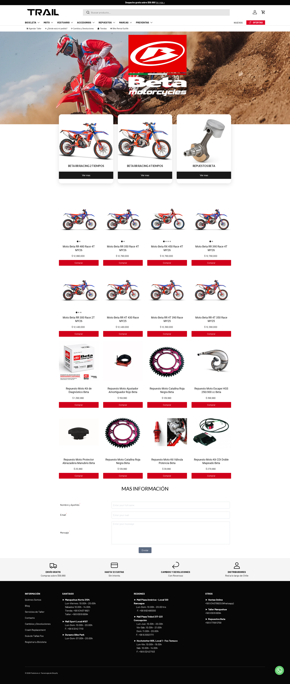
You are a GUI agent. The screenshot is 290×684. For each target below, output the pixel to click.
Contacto (30, 617)
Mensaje (65, 532)
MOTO (47, 22)
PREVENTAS (142, 22)
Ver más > (160, 2)
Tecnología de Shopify (49, 673)
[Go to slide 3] (168, 241)
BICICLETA (30, 22)
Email (63, 514)
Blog (27, 605)
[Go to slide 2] (79, 241)
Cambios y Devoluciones (38, 623)
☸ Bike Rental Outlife (119, 28)
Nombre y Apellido (70, 504)
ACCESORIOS (84, 22)
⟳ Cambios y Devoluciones (82, 28)
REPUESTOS (105, 22)
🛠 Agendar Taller (33, 28)
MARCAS (124, 22)
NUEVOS (238, 22)
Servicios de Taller (34, 611)
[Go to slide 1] (78, 241)
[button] (263, 12)
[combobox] (156, 12)
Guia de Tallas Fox (34, 635)
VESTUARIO (63, 22)
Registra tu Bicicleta (35, 641)
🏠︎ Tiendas (102, 28)
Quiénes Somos (33, 599)
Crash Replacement (35, 629)
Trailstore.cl (35, 673)
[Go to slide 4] (170, 241)
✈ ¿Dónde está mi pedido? (56, 28)
